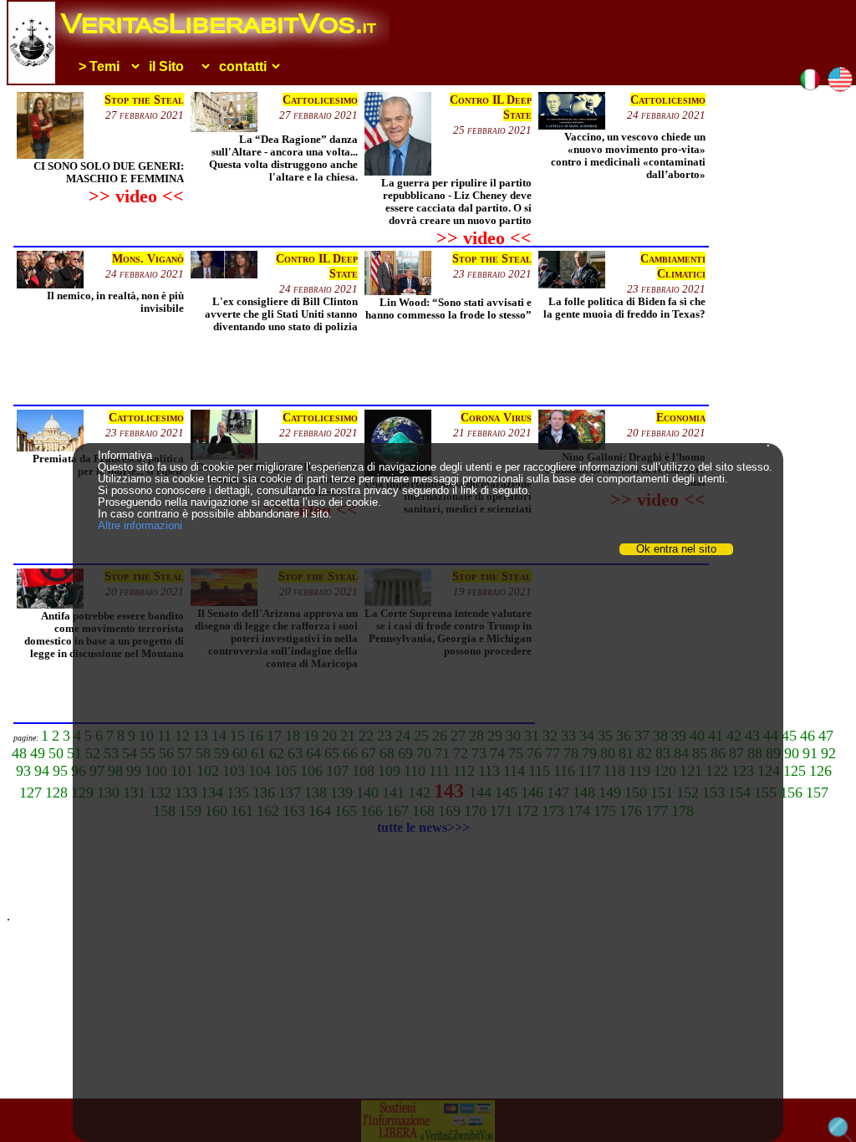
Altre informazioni (140, 525)
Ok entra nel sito (676, 549)
